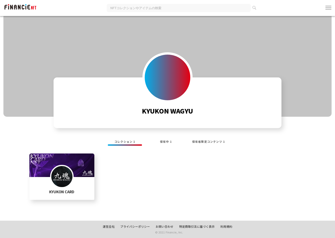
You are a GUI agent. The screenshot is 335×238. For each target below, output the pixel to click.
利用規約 (226, 226)
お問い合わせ (164, 226)
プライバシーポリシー (135, 226)
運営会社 (109, 226)
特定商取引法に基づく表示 (197, 226)
